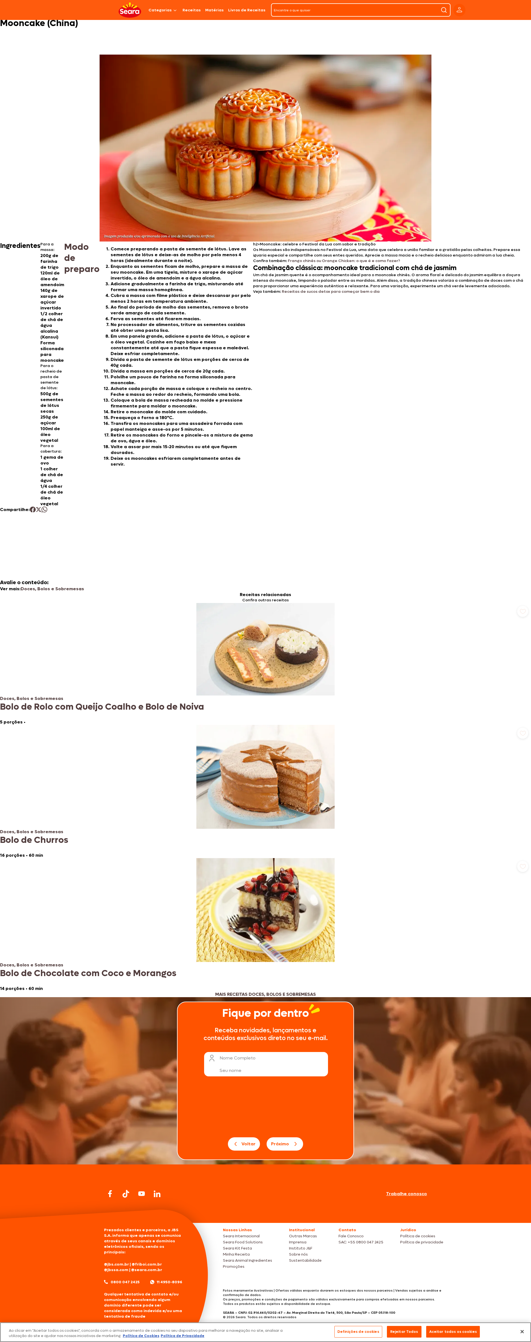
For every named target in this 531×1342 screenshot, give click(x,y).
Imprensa (297, 1242)
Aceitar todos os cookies (453, 1331)
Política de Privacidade (182, 1336)
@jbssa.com (116, 1269)
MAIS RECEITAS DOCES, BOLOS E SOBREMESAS (265, 994)
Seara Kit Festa (237, 1248)
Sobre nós (298, 1254)
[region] (265, 1332)
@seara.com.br (146, 1269)
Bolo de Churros (34, 840)
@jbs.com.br (116, 1264)
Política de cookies (417, 1236)
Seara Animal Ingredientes (247, 1260)
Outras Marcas (303, 1236)
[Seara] (130, 10)
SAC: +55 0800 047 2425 (361, 1242)
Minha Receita (236, 1254)
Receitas (192, 10)
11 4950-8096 (169, 1282)
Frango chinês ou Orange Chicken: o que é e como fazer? (344, 260)
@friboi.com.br (147, 1264)
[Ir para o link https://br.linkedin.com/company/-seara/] (157, 1193)
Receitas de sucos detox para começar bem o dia (331, 291)
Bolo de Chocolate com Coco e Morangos (88, 973)
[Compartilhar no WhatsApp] (44, 509)
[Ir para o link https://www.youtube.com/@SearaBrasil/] (141, 1193)
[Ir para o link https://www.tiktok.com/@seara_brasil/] (126, 1194)
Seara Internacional (241, 1236)
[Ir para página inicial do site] (265, 1212)
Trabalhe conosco (406, 1194)
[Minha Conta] (459, 10)
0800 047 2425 (125, 1282)
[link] (265, 664)
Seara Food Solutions (243, 1242)
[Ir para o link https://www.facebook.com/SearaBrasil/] (110, 1193)
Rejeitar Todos (404, 1331)
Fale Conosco (351, 1236)
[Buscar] (443, 10)
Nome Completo (238, 1058)
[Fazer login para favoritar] (522, 611)
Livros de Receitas (247, 10)
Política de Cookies (141, 1336)
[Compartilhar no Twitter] (38, 509)
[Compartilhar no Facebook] (33, 509)
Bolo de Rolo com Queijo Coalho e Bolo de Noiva (102, 707)
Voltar (248, 1144)
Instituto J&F (300, 1248)
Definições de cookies (358, 1331)
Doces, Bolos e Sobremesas (52, 589)
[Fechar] (522, 1331)
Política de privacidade (421, 1242)
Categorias (160, 10)
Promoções (233, 1266)
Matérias (214, 10)
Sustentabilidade (305, 1260)
